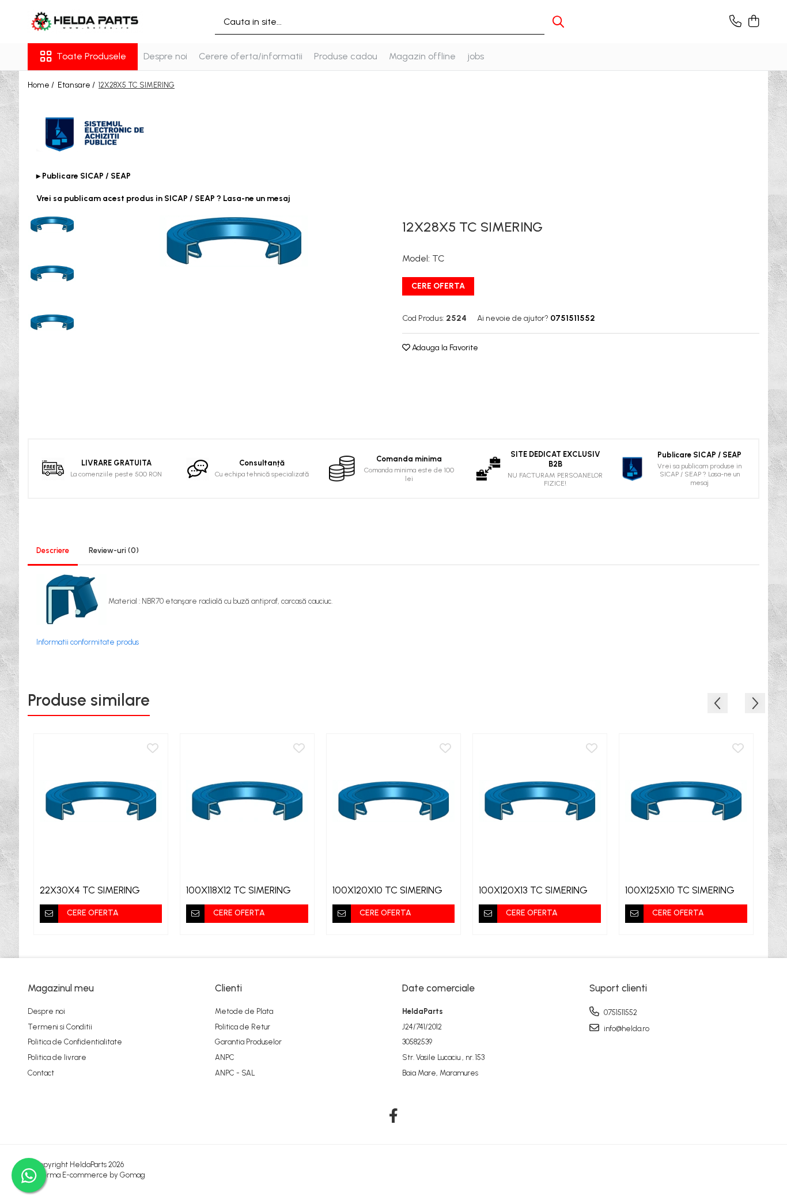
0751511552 (619, 1012)
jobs (475, 56)
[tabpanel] (233, 241)
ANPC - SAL (235, 1073)
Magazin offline (422, 56)
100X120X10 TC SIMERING (387, 890)
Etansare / (77, 85)
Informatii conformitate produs (87, 642)
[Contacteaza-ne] (735, 22)
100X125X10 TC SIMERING (680, 890)
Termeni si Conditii (60, 1027)
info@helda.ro (625, 1028)
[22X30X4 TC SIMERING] (101, 801)
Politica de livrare (57, 1057)
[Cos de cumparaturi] (753, 22)
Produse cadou (345, 56)
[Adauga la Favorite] (152, 749)
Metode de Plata (244, 1011)
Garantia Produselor (248, 1042)
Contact (41, 1073)
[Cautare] (558, 22)
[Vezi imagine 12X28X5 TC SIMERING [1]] (52, 273)
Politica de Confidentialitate (75, 1042)
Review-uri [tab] (114, 550)
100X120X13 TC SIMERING (533, 890)
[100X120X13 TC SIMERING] (540, 801)
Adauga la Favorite (444, 348)
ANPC (224, 1057)
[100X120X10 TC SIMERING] (393, 801)
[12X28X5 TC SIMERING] (233, 241)
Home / (42, 85)
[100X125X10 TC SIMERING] (686, 801)
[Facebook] (394, 1116)
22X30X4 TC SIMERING (90, 890)
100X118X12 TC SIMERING (238, 890)
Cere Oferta (438, 286)
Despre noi (165, 56)
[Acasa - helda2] (85, 21)
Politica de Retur (242, 1027)
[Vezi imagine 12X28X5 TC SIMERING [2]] (52, 322)
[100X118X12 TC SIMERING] (247, 801)
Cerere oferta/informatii (250, 56)
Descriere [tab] (52, 550)
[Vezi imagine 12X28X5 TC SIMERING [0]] (52, 224)
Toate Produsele (91, 56)
